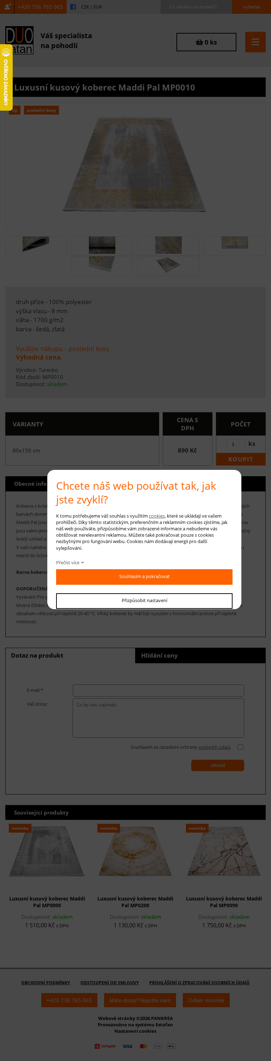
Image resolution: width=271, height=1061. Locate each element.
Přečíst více (67, 562)
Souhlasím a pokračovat (144, 576)
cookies (157, 516)
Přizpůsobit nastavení (144, 600)
